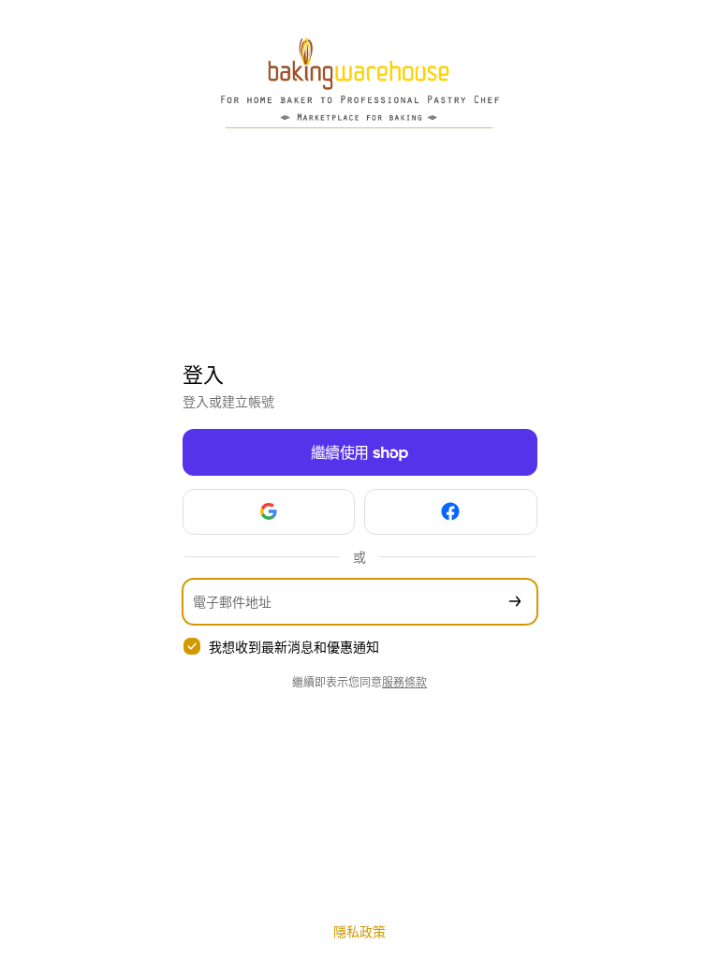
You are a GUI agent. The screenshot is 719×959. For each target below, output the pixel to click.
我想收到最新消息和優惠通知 (294, 647)
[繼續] (515, 601)
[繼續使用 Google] (269, 512)
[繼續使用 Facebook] (450, 512)
